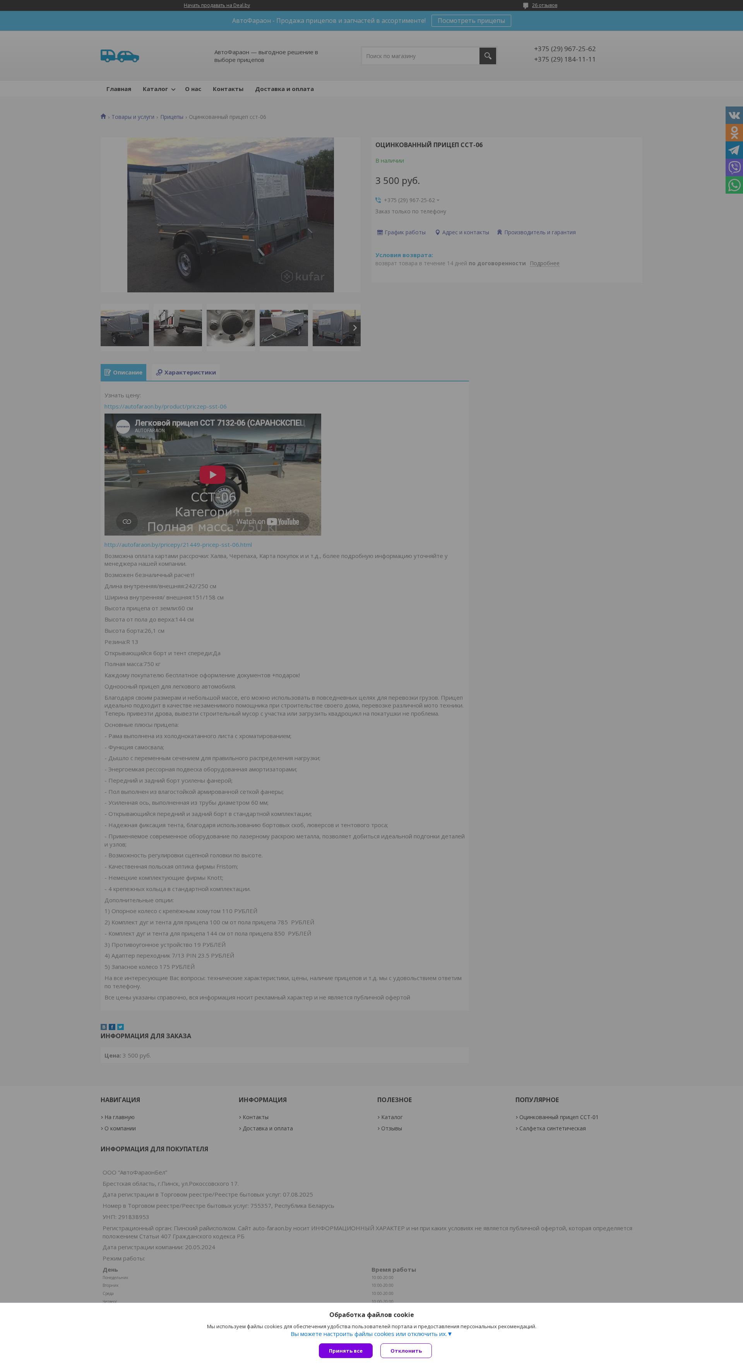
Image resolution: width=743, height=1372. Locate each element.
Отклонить (406, 1350)
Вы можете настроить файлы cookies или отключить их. (369, 1333)
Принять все (346, 1350)
